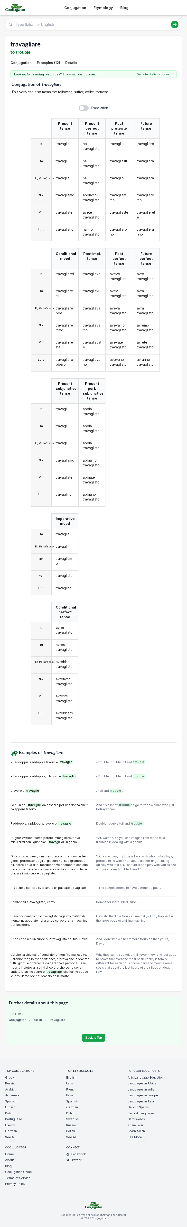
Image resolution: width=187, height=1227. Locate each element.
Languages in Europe (143, 1095)
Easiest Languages (141, 1113)
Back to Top (93, 1037)
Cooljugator (17, 1020)
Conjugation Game (18, 1172)
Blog (124, 7)
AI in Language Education (146, 1077)
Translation (99, 108)
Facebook (78, 1154)
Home (9, 1154)
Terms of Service (17, 1178)
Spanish (11, 1101)
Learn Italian (136, 1131)
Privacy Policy (15, 1184)
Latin (69, 1083)
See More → (137, 1137)
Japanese (12, 1095)
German (11, 1131)
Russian (10, 1083)
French (10, 1125)
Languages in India (141, 1089)
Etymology (103, 7)
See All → (12, 1137)
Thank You (135, 1125)
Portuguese (13, 1119)
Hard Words (136, 1119)
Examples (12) (48, 63)
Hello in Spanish (139, 1107)
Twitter (76, 1160)
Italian (38, 1020)
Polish (70, 1131)
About (9, 1160)
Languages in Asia (141, 1101)
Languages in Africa (142, 1083)
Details (71, 63)
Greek (9, 1077)
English (10, 1107)
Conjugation (75, 7)
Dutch (9, 1113)
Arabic (10, 1089)
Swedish (72, 1119)
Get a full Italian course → (155, 74)
